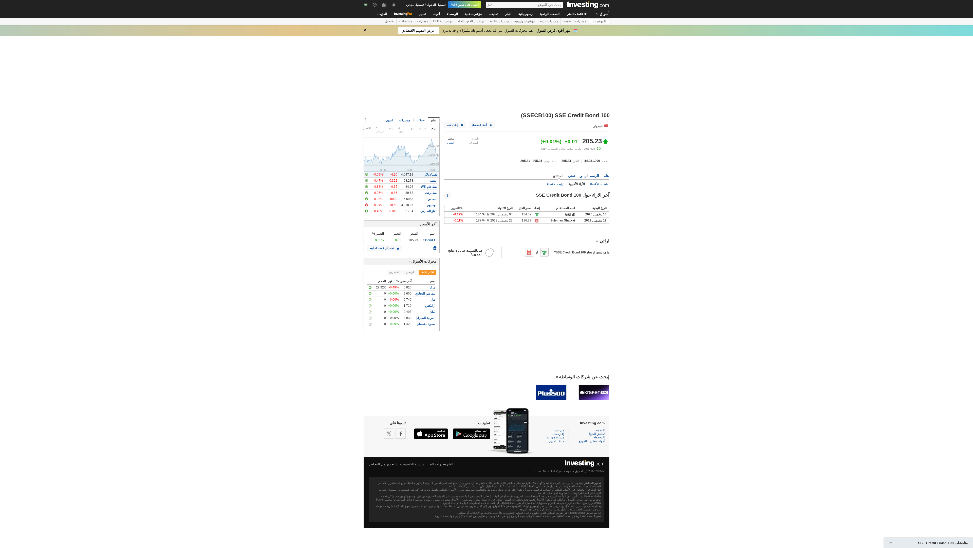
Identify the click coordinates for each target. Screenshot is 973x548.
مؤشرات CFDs (443, 21)
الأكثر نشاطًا (427, 272)
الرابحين (410, 272)
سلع (433, 120)
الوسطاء (452, 14)
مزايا (432, 287)
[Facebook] (401, 434)
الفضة (433, 180)
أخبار (508, 14)
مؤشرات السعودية (574, 21)
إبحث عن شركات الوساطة (584, 376)
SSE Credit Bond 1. (421, 240)
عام (606, 176)
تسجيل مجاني (415, 5)
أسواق (604, 14)
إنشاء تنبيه (452, 125)
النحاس (432, 199)
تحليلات (493, 14)
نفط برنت (431, 193)
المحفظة (599, 437)
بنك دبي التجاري (425, 293)
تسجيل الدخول (436, 5)
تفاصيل (389, 21)
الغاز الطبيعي (428, 211)
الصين (450, 142)
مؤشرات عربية (549, 21)
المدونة (600, 430)
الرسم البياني (589, 176)
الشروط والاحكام (441, 464)
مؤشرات (404, 120)
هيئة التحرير (556, 441)
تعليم (422, 14)
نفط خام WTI (429, 187)
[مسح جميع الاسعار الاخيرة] (435, 247)
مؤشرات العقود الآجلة (471, 21)
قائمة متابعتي (575, 14)
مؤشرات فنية (473, 14)
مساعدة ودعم (555, 437)
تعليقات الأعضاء (599, 184)
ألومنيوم (432, 205)
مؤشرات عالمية (499, 21)
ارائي (604, 240)
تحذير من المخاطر (381, 464)
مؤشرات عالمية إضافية (413, 21)
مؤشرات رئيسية (524, 21)
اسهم (389, 120)
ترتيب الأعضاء (555, 184)
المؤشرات (599, 21)
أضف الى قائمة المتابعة (382, 248)
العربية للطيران (425, 318)
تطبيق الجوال (596, 434)
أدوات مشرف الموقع (592, 441)
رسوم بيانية (525, 14)
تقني (571, 176)
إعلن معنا (558, 434)
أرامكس (430, 305)
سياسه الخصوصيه (412, 464)
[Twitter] (389, 434)
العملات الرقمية (549, 14)
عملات (421, 120)
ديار (433, 299)
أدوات (436, 14)
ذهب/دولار (431, 174)
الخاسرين (394, 272)
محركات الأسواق (424, 261)
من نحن (559, 430)
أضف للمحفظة (479, 125)
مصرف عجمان (426, 324)
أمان (432, 312)
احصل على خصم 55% (465, 5)
